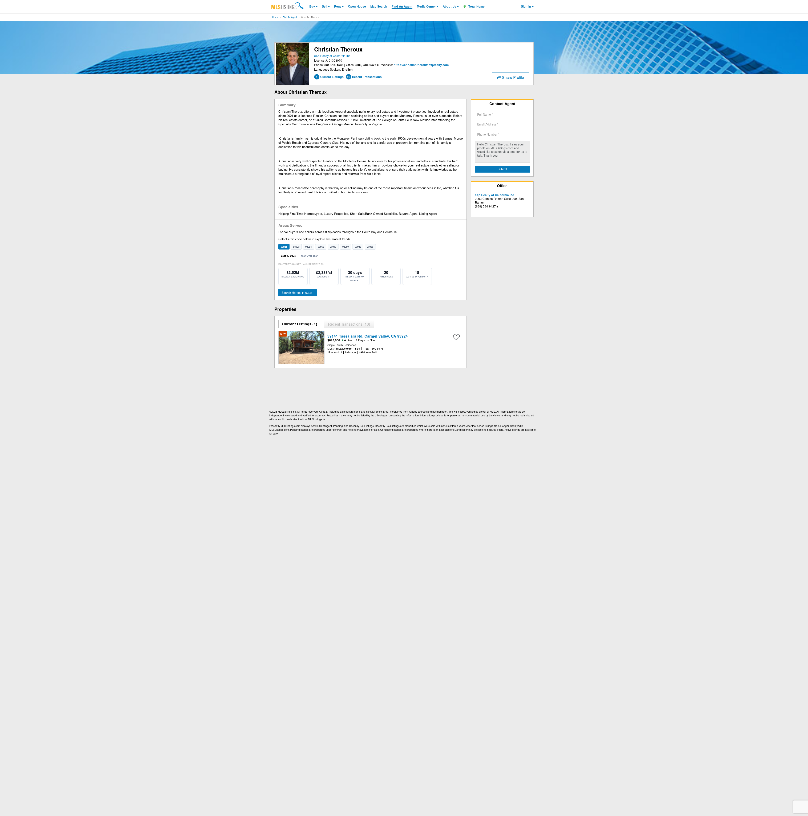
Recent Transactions (348, 324)
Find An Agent (290, 17)
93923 (296, 246)
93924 (308, 246)
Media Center (426, 6)
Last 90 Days (288, 255)
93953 (321, 246)
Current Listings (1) (299, 324)
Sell (324, 6)
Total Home (476, 6)
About (449, 6)
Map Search (378, 6)
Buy (312, 6)
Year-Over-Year (309, 255)
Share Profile (512, 77)
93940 (333, 246)
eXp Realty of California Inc (332, 56)
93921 (284, 246)
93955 (370, 246)
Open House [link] (357, 6)
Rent (337, 6)
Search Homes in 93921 (298, 292)
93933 (358, 246)
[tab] (299, 324)
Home (275, 17)
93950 (345, 246)
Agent (402, 6)
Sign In (526, 6)
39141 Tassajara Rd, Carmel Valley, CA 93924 (367, 336)
